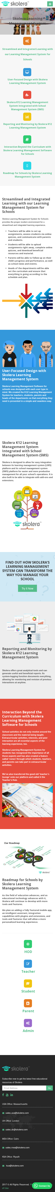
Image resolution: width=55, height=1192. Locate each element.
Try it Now (27, 588)
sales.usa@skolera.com (17, 1112)
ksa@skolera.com (15, 1165)
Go (49, 1088)
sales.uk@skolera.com (17, 1129)
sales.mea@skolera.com (18, 1147)
